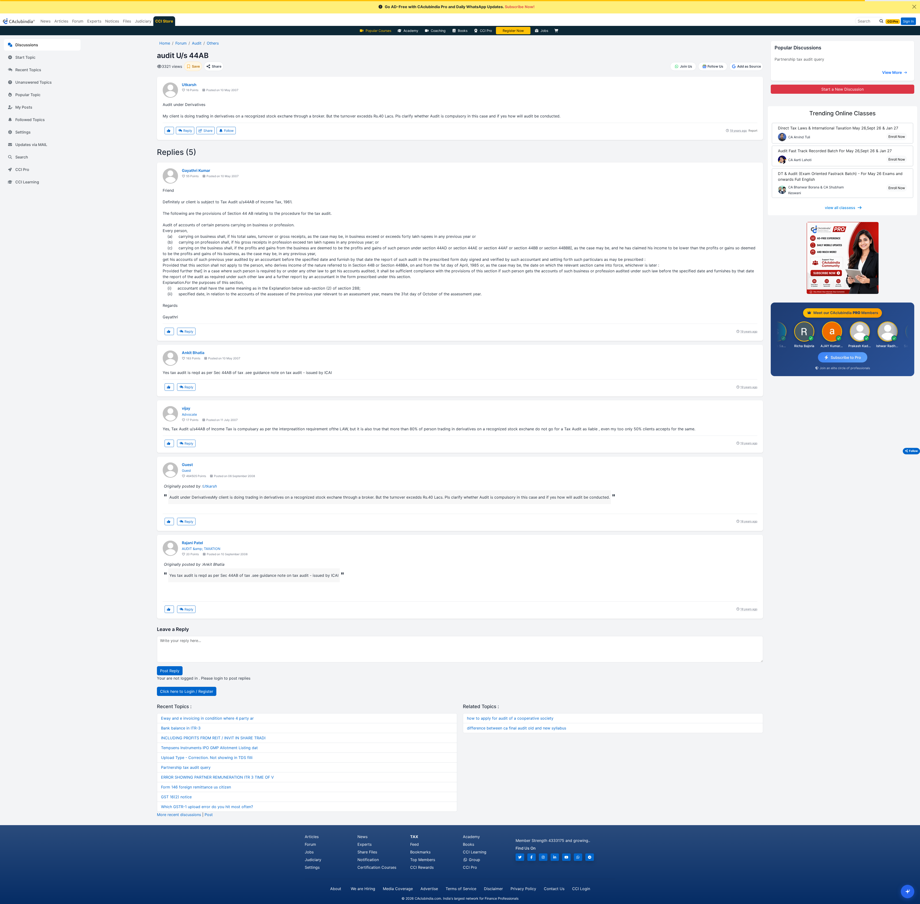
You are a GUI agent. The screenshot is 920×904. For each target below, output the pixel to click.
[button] (880, 21)
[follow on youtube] (566, 857)
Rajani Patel (192, 542)
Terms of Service (461, 888)
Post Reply (169, 670)
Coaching (438, 31)
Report (752, 130)
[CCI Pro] (842, 258)
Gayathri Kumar (196, 170)
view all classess (840, 207)
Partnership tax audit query (186, 767)
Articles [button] (61, 21)
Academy (410, 31)
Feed (414, 844)
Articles (312, 836)
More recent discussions (179, 814)
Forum (310, 844)
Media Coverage (398, 888)
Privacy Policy (523, 888)
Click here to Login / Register (186, 691)
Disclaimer (493, 888)
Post (209, 814)
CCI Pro (486, 31)
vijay (186, 408)
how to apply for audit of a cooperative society (510, 718)
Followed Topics (30, 119)
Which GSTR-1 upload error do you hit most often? (207, 806)
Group (474, 859)
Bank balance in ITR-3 (181, 728)
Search (21, 157)
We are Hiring (363, 888)
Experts (364, 844)
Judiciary (313, 859)
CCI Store (164, 21)
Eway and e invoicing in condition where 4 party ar (207, 718)
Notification (368, 859)
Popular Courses (378, 31)
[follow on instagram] (543, 857)
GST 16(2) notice (176, 796)
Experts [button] (94, 21)
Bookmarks (420, 852)
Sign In (908, 21)
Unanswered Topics (33, 82)
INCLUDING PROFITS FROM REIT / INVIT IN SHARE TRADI (213, 737)
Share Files (367, 852)
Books (462, 31)
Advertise (429, 888)
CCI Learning (27, 182)
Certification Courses (376, 867)
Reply (187, 130)
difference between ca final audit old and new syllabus (516, 728)
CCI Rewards (422, 867)
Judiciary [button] (143, 21)
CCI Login (581, 888)
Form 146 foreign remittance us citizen (196, 787)
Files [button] (127, 21)
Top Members (422, 859)
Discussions (26, 44)
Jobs (544, 31)
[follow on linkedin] (555, 857)
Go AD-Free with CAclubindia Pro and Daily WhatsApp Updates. (460, 6)
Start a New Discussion (842, 89)
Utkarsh (189, 84)
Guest (187, 464)
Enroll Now (896, 136)
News (362, 836)
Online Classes (842, 113)
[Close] (914, 6)
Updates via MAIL (31, 144)
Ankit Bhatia (193, 352)
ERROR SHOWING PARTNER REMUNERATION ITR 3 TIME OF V (217, 777)
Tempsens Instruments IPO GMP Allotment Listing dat (209, 747)
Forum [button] (77, 21)
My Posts (23, 107)
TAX (414, 836)
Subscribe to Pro (846, 357)
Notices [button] (112, 21)
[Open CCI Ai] (907, 891)
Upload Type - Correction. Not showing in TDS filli (207, 757)
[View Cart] (557, 30)
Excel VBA (513, 31)
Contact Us (554, 888)
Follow (228, 130)
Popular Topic (27, 94)
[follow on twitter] (520, 857)
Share (207, 130)
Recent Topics (28, 69)
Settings (23, 132)
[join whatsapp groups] (578, 857)
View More (892, 72)
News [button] (45, 21)
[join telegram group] (589, 857)
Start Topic (25, 57)
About (335, 888)
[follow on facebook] (531, 857)
